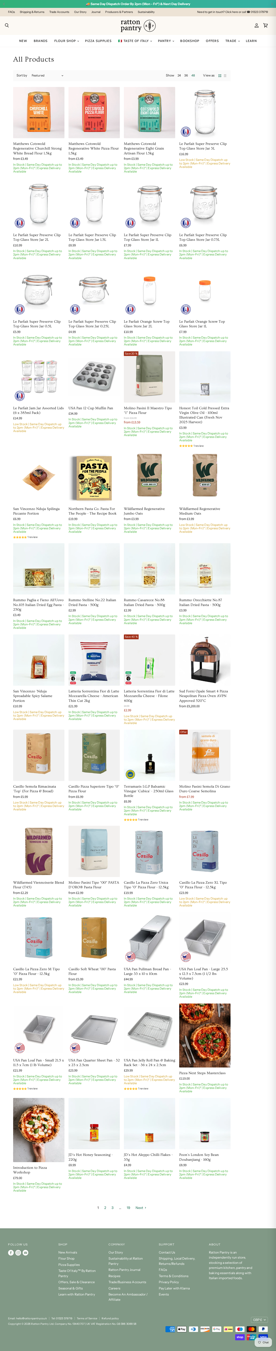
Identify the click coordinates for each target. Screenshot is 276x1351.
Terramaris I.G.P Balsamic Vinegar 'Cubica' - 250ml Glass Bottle (149, 791)
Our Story (80, 12)
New (23, 41)
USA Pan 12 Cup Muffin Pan (90, 408)
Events (164, 1294)
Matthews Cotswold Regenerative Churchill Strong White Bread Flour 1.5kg (37, 148)
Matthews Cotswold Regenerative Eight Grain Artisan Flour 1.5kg (144, 148)
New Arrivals (67, 1252)
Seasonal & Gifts (70, 1288)
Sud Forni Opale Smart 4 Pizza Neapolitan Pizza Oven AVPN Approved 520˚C (203, 696)
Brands (41, 41)
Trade (231, 41)
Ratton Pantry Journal (124, 1270)
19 (128, 1208)
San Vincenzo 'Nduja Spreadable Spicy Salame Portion (32, 696)
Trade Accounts (59, 12)
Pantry (165, 41)
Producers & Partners (119, 12)
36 (186, 75)
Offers (212, 41)
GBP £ (257, 1320)
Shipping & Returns (32, 12)
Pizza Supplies (98, 41)
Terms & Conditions (174, 1276)
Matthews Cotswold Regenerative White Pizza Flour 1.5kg (93, 148)
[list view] (225, 76)
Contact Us (167, 1252)
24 (179, 75)
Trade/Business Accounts (127, 1282)
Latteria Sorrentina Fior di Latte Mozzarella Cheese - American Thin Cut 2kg (93, 696)
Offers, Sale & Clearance (76, 1282)
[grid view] (220, 76)
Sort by (22, 75)
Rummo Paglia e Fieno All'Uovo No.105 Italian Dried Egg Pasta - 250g (38, 604)
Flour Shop (65, 41)
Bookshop (189, 41)
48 (193, 75)
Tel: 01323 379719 (61, 1318)
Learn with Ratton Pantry (76, 1294)
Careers (114, 1288)
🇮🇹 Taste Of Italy (134, 41)
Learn (251, 41)
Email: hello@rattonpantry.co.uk (27, 1318)
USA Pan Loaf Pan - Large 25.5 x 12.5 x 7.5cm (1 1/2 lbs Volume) (203, 974)
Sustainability (146, 12)
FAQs (11, 12)
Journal (96, 12)
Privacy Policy (169, 1282)
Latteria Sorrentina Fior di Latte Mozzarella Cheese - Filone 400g (149, 696)
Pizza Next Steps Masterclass (202, 1073)
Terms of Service (87, 1318)
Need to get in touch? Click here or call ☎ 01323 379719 (232, 12)
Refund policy (110, 1318)
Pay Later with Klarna (174, 1288)
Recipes (114, 1276)
